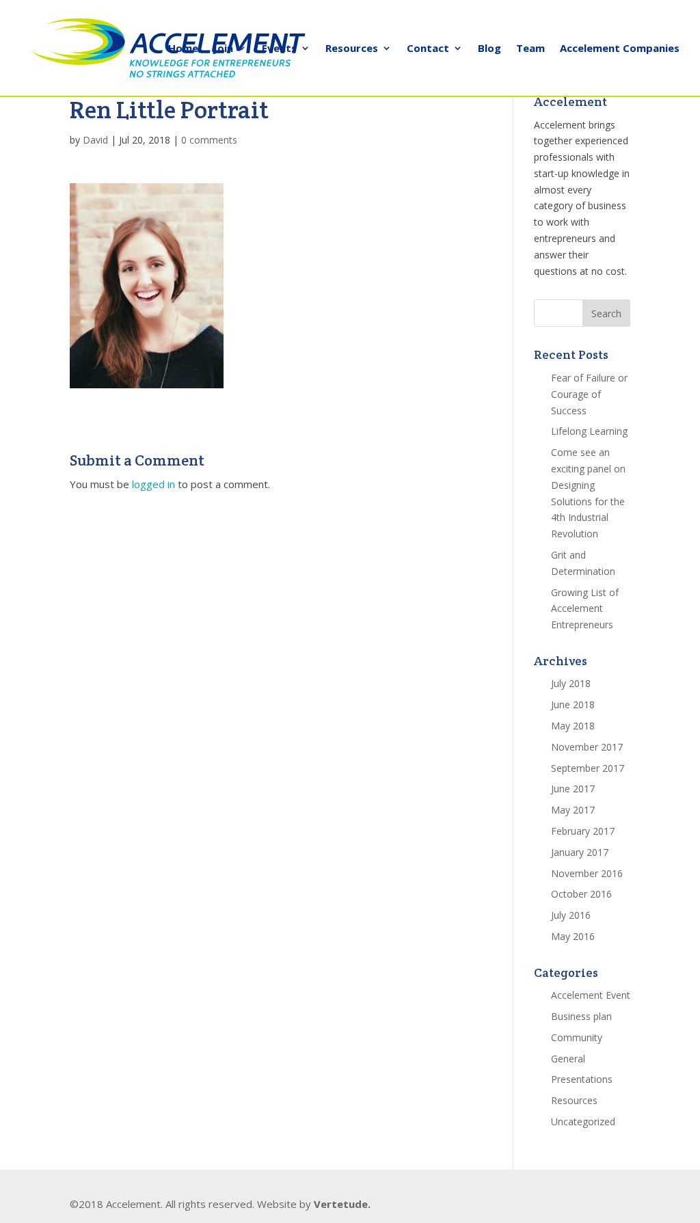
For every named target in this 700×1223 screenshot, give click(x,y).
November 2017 (587, 746)
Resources (351, 49)
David (95, 139)
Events (279, 49)
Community (576, 1037)
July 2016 (571, 915)
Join (223, 49)
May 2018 (573, 725)
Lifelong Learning (589, 431)
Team (530, 49)
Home (183, 49)
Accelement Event (590, 995)
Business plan (581, 1016)
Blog (489, 49)
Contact (428, 49)
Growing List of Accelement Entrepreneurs (585, 609)
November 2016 (587, 873)
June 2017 (573, 788)
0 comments (209, 139)
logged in (153, 484)
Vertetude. (342, 1204)
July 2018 (571, 683)
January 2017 (579, 852)
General (568, 1058)
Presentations (581, 1079)
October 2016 (581, 893)
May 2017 (573, 809)
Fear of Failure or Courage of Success (589, 394)
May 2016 (573, 936)
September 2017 (587, 768)
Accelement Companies (619, 49)
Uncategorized (583, 1121)
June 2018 (573, 704)
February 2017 (583, 830)
